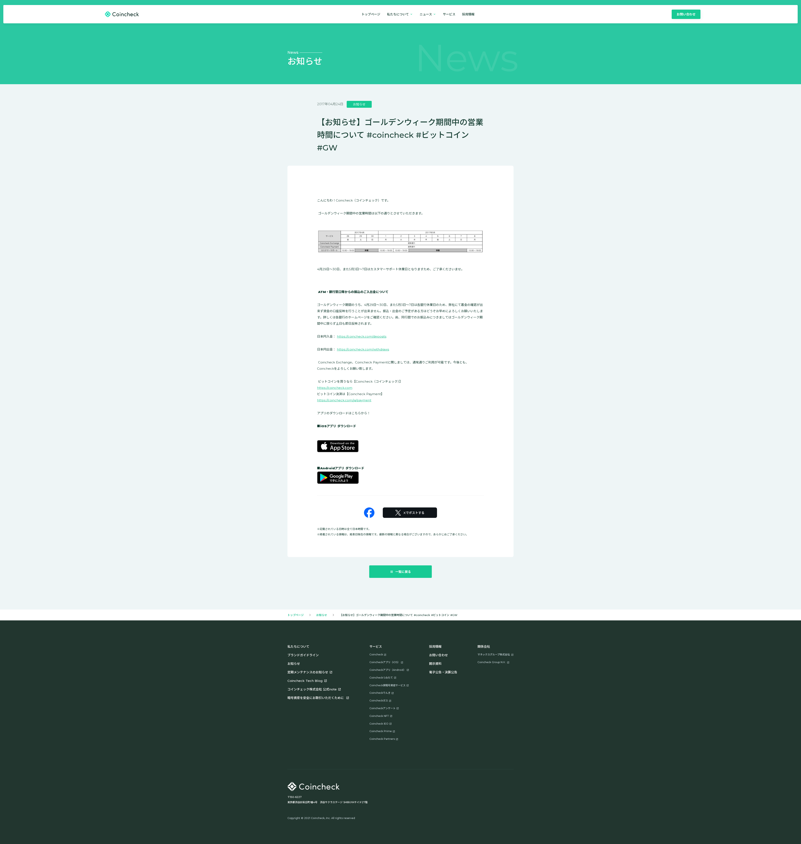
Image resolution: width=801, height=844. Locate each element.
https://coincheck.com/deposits (361, 336)
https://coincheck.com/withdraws (363, 349)
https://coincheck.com (334, 388)
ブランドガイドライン (303, 655)
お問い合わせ (438, 655)
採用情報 (435, 647)
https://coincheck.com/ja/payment (344, 400)
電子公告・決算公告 (443, 672)
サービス (449, 14)
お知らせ (321, 615)
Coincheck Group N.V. (491, 662)
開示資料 (435, 664)
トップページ (370, 14)
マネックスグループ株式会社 (493, 654)
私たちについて (298, 647)
